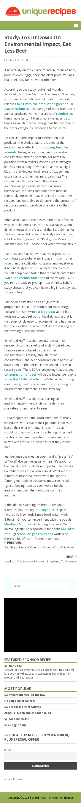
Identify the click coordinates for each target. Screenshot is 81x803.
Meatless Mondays (18, 524)
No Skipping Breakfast (19, 701)
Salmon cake (13, 666)
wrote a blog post (41, 312)
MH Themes (66, 798)
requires (62, 114)
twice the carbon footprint (24, 278)
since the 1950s (15, 379)
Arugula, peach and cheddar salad (27, 713)
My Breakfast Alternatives (22, 707)
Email (7, 749)
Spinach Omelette (16, 719)
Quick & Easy (13, 779)
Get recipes (26, 677)
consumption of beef (20, 374)
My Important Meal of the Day (24, 695)
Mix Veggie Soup (15, 725)
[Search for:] (40, 586)
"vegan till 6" (49, 510)
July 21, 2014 (15, 60)
